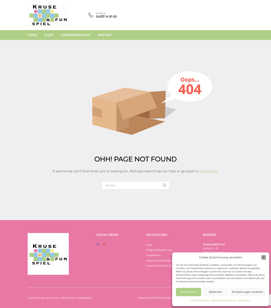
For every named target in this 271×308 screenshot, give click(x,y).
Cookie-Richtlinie (199, 300)
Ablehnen (215, 292)
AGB (149, 245)
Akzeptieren (188, 292)
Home (32, 35)
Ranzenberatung (76, 35)
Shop (49, 35)
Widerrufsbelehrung (159, 250)
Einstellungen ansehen (247, 292)
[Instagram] (104, 244)
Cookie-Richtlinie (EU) (160, 265)
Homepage (209, 171)
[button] (263, 257)
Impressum (244, 300)
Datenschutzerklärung (223, 300)
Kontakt (105, 35)
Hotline (100, 13)
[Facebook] (98, 245)
